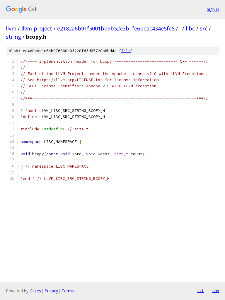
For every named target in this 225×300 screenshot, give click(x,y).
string (13, 36)
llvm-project (36, 28)
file (126, 50)
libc (190, 28)
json (214, 290)
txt (200, 290)
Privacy (51, 291)
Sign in (213, 9)
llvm (11, 28)
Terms (68, 291)
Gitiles (35, 291)
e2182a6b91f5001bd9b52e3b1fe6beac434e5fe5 (116, 28)
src (203, 28)
